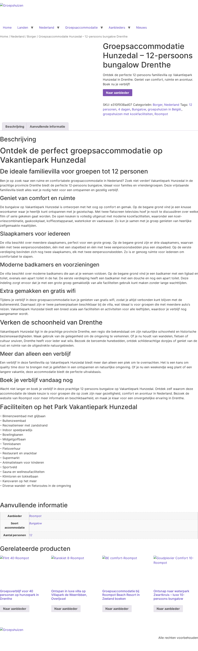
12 (30, 535)
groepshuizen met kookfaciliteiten (128, 114)
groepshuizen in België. (165, 109)
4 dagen (124, 109)
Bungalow (139, 109)
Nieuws (141, 27)
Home (7, 27)
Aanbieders (117, 27)
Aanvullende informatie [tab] (47, 126)
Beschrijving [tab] (14, 126)
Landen (22, 27)
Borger (31, 36)
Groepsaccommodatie (81, 27)
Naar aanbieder (117, 93)
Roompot (161, 114)
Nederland (46, 27)
